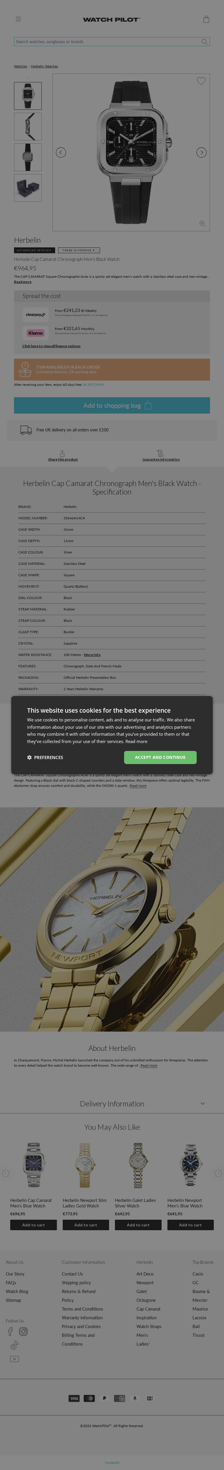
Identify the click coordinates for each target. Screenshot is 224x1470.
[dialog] (112, 735)
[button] (45, 757)
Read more (136, 741)
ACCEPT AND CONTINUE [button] (160, 757)
